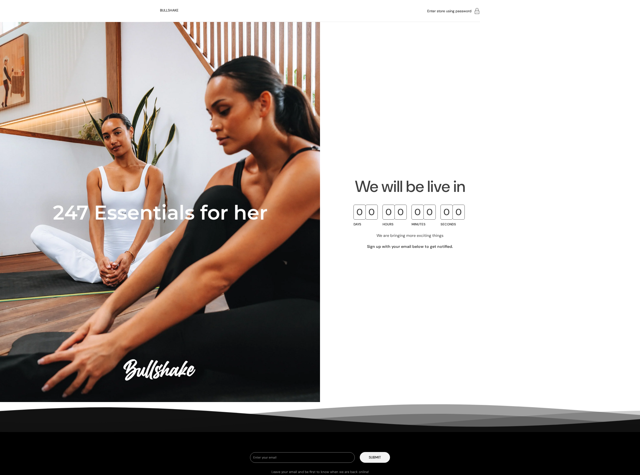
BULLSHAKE (169, 10)
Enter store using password (449, 11)
